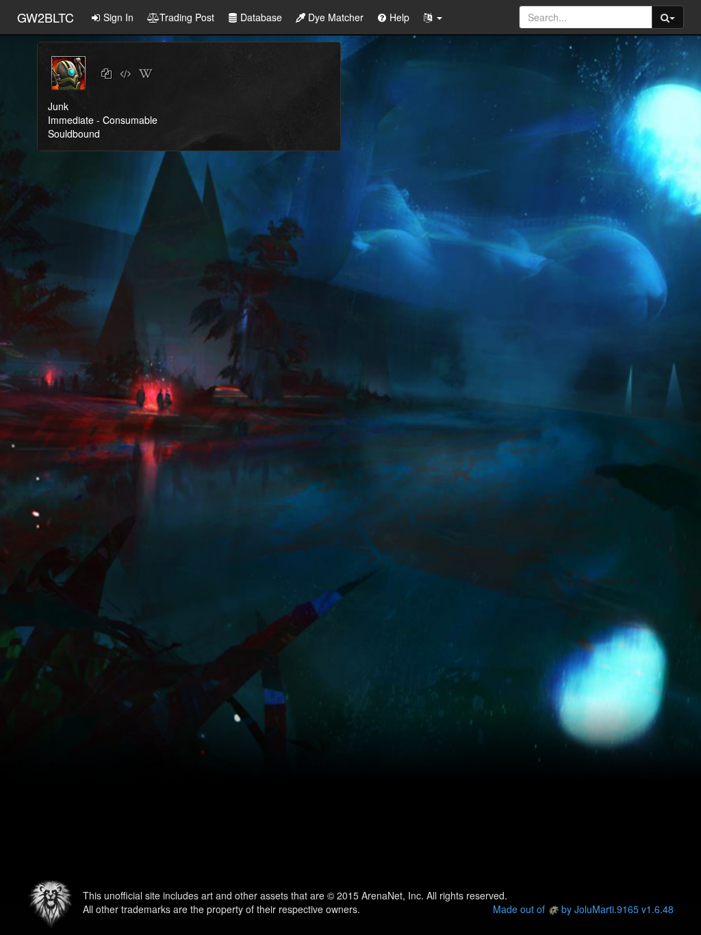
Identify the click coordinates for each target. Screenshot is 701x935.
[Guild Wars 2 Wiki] (145, 73)
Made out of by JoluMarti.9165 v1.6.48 (583, 909)
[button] (432, 17)
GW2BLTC (45, 17)
